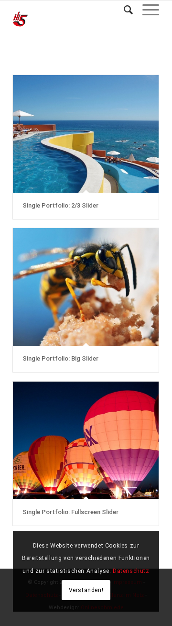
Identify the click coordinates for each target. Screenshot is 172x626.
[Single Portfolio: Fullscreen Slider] (86, 440)
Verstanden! (86, 590)
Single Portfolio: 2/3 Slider (60, 205)
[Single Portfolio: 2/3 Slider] (86, 134)
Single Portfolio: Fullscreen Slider (70, 512)
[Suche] (123, 10)
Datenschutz (131, 571)
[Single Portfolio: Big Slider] (86, 287)
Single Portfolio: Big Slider (60, 358)
